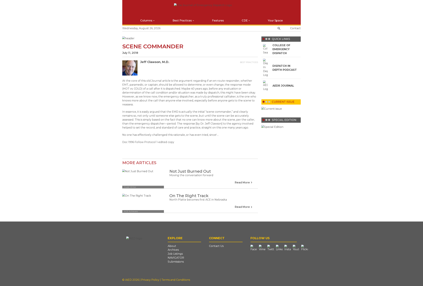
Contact (295, 28)
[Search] (279, 28)
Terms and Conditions (175, 279)
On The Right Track (189, 195)
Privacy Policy (150, 279)
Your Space (275, 20)
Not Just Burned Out (190, 171)
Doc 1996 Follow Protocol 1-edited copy (148, 142)
